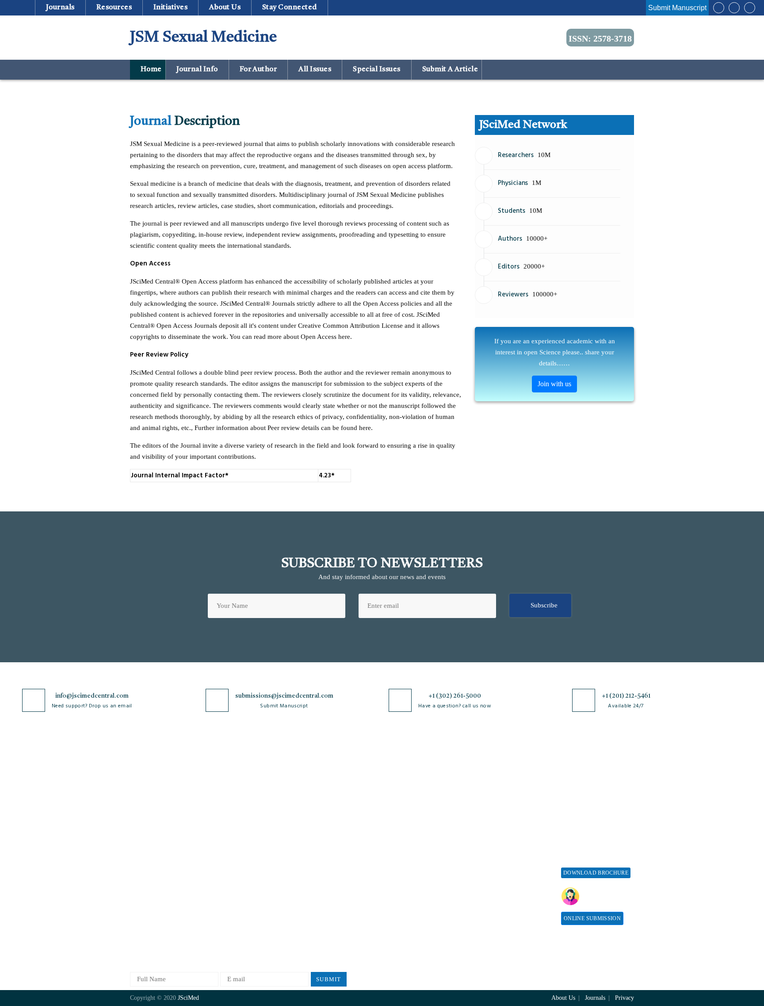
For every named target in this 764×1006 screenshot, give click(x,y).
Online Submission (592, 918)
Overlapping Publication (409, 853)
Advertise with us (499, 869)
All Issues (315, 69)
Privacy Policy (316, 794)
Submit (328, 979)
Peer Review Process (404, 794)
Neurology (227, 897)
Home (150, 69)
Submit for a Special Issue (590, 828)
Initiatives (170, 7)
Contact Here (607, 896)
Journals (60, 7)
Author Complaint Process (412, 824)
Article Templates (400, 898)
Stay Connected (290, 7)
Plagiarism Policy (400, 809)
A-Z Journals (231, 780)
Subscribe (544, 605)
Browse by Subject (239, 794)
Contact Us (145, 861)
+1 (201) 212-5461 (626, 696)
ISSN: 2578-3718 (600, 38)
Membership (492, 840)
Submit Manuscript (677, 8)
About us (225, 7)
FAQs (137, 890)
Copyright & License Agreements (325, 813)
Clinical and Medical (242, 838)
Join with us (554, 384)
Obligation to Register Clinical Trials (327, 917)
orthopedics (229, 926)
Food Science (231, 853)
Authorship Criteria (402, 780)
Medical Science (236, 882)
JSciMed (188, 997)
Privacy (624, 997)
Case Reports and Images (248, 824)
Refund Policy (495, 825)
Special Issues (376, 69)
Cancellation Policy (402, 838)
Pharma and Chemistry (244, 940)
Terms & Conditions (324, 832)
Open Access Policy (323, 780)
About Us (143, 794)
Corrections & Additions (409, 867)
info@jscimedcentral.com (92, 696)
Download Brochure (595, 873)
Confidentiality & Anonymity (320, 894)
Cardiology (228, 809)
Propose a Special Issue (593, 794)
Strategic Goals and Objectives (157, 828)
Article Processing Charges (500, 784)
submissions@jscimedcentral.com (284, 696)
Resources (114, 7)
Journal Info (197, 69)
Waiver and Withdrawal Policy (507, 806)
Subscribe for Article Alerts (168, 809)
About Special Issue (588, 780)
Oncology (226, 911)
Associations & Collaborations (496, 902)
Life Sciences (232, 867)
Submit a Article (449, 69)
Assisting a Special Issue (595, 809)
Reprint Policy (495, 854)
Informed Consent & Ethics (334, 861)
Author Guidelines (401, 882)
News (137, 875)
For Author (258, 69)
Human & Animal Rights (330, 846)
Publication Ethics (321, 875)
